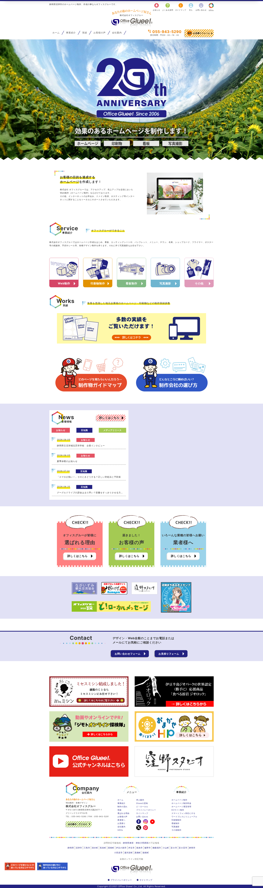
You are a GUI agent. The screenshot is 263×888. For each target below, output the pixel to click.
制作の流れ (122, 806)
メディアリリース (112, 430)
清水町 (95, 847)
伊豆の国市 (121, 847)
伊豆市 (131, 847)
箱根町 (146, 852)
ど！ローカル (142, 806)
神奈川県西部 (142, 843)
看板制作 (175, 823)
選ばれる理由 (123, 813)
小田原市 (118, 852)
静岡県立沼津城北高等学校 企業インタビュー (81, 445)
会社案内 (117, 32)
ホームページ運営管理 (181, 806)
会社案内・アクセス (77, 824)
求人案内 (140, 800)
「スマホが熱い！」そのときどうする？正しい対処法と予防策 (89, 477)
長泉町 (103, 847)
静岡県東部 (128, 843)
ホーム (56, 32)
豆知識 (84, 430)
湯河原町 (128, 852)
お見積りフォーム (199, 33)
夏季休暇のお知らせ (67, 461)
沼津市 (79, 847)
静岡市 (192, 847)
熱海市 (139, 847)
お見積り (121, 823)
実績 (84, 32)
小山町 (166, 847)
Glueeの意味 (142, 803)
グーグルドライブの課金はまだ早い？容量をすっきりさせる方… (90, 492)
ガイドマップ (180, 7)
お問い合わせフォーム (127, 653)
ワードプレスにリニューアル (184, 816)
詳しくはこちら (109, 417)
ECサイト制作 (178, 810)
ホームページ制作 (179, 800)
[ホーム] (131, 27)
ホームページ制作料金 (181, 803)
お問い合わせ (201, 7)
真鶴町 (138, 852)
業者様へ (121, 820)
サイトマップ (142, 813)
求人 (191, 7)
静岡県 (71, 847)
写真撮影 (175, 826)
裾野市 (147, 847)
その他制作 (176, 830)
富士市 (174, 847)
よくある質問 (167, 7)
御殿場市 (157, 847)
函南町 (111, 847)
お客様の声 (99, 32)
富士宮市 (183, 847)
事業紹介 (71, 32)
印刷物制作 (176, 820)
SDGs (211, 10)
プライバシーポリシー (146, 810)
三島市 (87, 847)
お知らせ (156, 7)
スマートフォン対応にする (183, 813)
